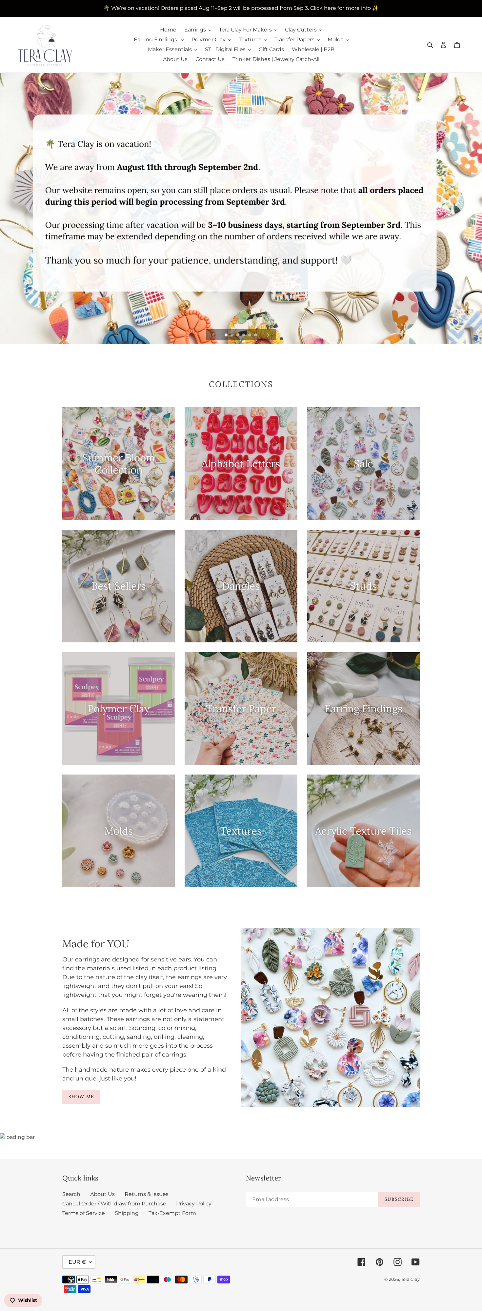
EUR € (77, 1262)
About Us (102, 1194)
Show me (81, 1096)
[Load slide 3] (238, 335)
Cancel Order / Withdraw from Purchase (114, 1203)
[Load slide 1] (227, 335)
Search (71, 1194)
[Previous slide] (213, 335)
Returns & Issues (147, 1194)
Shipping (127, 1213)
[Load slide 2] (232, 335)
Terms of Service (83, 1213)
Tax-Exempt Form (172, 1213)
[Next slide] (268, 335)
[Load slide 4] (244, 335)
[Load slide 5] (250, 335)
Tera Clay (410, 1279)
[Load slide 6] (256, 335)
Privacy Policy (193, 1203)
